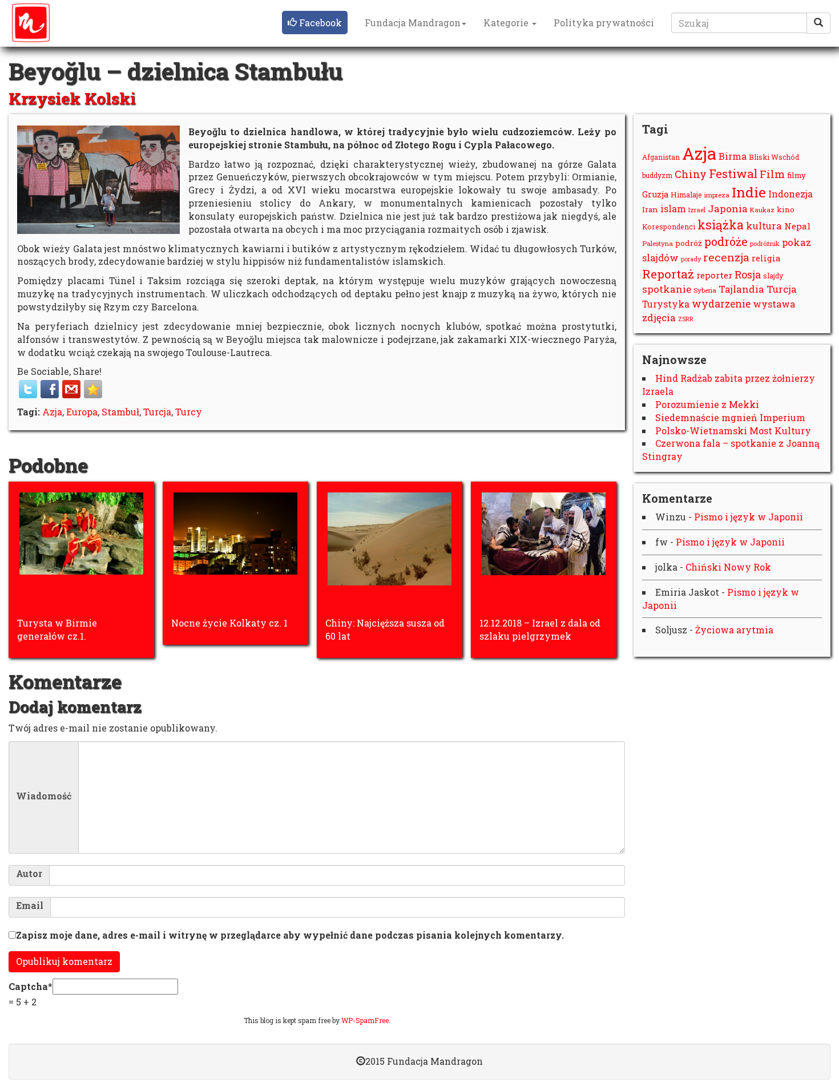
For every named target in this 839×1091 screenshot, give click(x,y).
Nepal (797, 226)
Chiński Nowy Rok (728, 567)
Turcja (157, 412)
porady (691, 259)
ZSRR (685, 319)
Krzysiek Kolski (72, 98)
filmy (796, 175)
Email (29, 905)
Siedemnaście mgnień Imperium (730, 417)
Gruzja (655, 194)
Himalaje (686, 194)
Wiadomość (43, 796)
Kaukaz (762, 209)
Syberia (704, 290)
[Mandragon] (31, 23)
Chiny (691, 174)
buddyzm (657, 175)
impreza (716, 195)
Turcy (188, 412)
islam (673, 209)
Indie (749, 192)
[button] (314, 23)
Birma (733, 156)
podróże (726, 241)
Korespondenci (668, 226)
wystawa (774, 304)
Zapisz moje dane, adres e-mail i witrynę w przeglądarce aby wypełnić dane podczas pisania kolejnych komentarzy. (290, 935)
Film (772, 174)
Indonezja (790, 194)
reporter (714, 275)
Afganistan (661, 156)
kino (785, 209)
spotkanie (666, 289)
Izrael (696, 209)
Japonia (728, 208)
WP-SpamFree (365, 1020)
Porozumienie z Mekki (707, 404)
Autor (29, 873)
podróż (688, 243)
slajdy (773, 275)
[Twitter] (28, 389)
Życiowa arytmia (734, 630)
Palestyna (657, 243)
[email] (71, 389)
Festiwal (733, 173)
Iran (650, 209)
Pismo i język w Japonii (748, 517)
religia (766, 258)
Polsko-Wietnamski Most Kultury (733, 431)
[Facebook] (50, 389)
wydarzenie (721, 303)
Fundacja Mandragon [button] (413, 23)
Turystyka (665, 304)
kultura (764, 226)
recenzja (726, 257)
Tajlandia (741, 289)
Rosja (748, 274)
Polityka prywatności (604, 23)
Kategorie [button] (507, 23)
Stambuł (120, 412)
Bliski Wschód (774, 156)
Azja (52, 412)
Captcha (28, 986)
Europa (82, 412)
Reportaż (668, 274)
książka (720, 225)
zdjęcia (659, 317)
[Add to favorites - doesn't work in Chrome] (93, 389)
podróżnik (765, 243)
